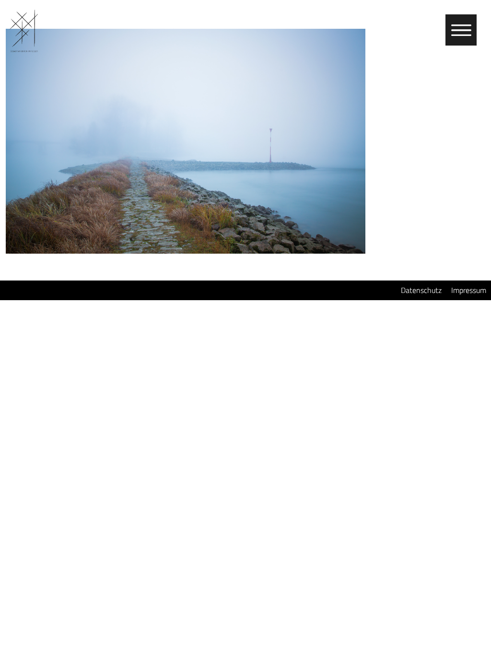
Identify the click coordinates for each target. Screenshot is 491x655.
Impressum (468, 290)
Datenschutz (421, 290)
